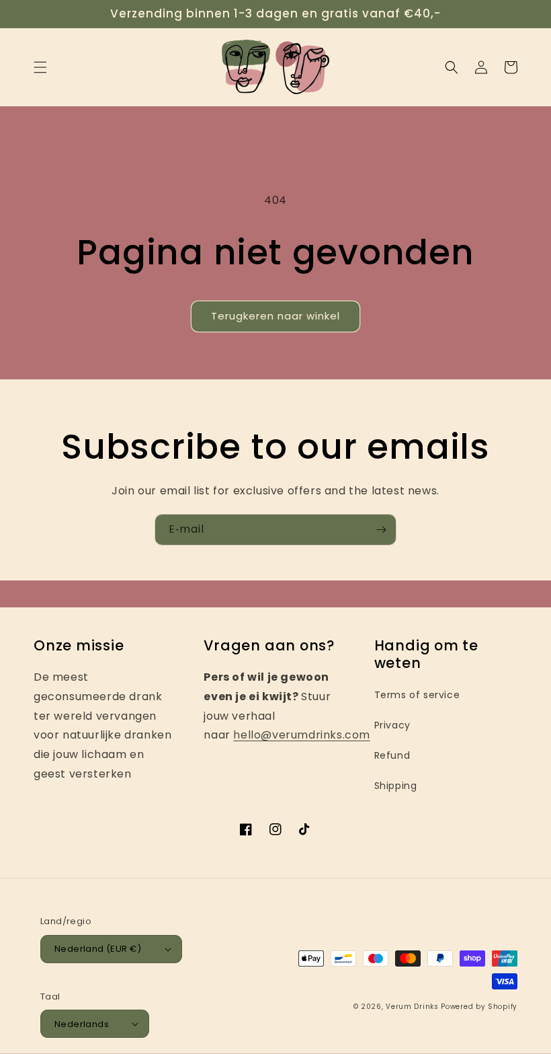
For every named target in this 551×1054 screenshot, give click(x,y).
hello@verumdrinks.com (301, 735)
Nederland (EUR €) (98, 948)
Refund (392, 755)
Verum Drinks (412, 1007)
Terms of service (417, 695)
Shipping (395, 785)
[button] (40, 67)
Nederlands (81, 1024)
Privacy (392, 725)
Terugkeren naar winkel (275, 316)
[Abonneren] (381, 529)
